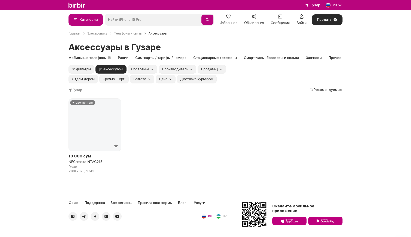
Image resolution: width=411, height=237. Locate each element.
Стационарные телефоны (215, 58)
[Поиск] (207, 20)
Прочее (335, 58)
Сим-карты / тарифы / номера (160, 58)
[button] (228, 20)
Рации (123, 58)
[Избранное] (228, 18)
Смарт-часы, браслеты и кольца (271, 58)
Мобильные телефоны (89, 58)
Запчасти (314, 58)
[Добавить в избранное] (116, 146)
